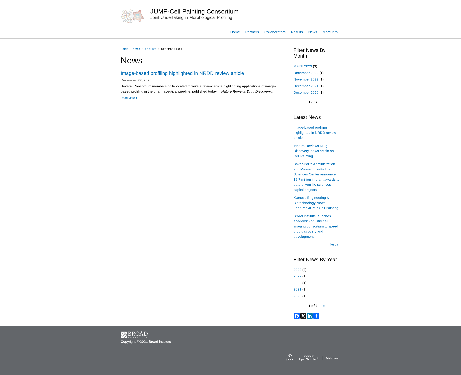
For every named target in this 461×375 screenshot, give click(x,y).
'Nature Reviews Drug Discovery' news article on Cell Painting (314, 151)
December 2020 (306, 92)
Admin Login (332, 358)
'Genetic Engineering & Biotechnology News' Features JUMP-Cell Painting (316, 203)
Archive (150, 49)
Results (297, 32)
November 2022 (306, 79)
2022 (297, 276)
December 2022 (306, 73)
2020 (297, 296)
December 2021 (306, 86)
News (312, 32)
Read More (130, 97)
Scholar (308, 358)
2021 (297, 289)
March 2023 (303, 66)
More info (330, 32)
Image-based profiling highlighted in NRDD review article (315, 133)
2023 (297, 270)
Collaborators (275, 32)
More (333, 244)
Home (235, 32)
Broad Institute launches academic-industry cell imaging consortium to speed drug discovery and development (316, 226)
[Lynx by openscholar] (293, 358)
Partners (252, 32)
